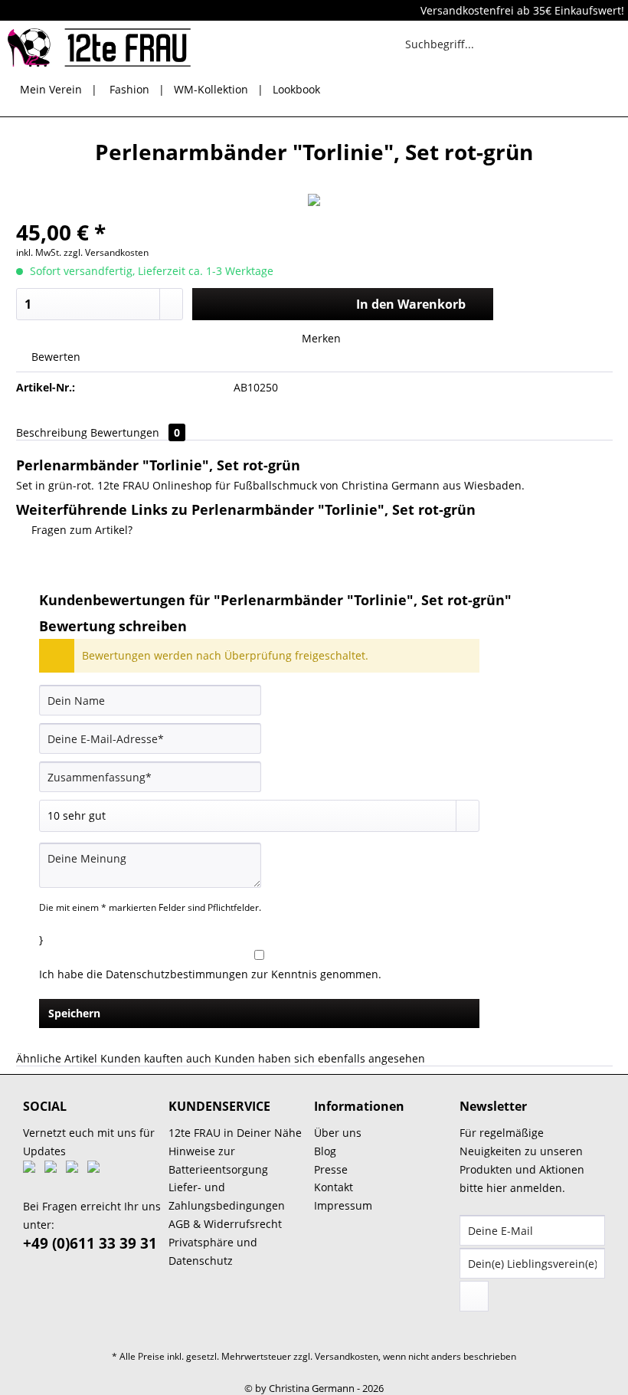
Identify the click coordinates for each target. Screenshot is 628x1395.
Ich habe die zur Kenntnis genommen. (210, 974)
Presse (331, 1169)
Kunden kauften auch (155, 1058)
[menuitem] (458, 51)
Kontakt (333, 1187)
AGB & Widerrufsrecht (225, 1224)
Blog (325, 1151)
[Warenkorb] (603, 43)
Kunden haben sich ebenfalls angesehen (319, 1058)
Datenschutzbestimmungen (177, 974)
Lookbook (296, 89)
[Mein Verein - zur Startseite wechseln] (99, 47)
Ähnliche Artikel (56, 1058)
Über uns (337, 1132)
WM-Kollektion (211, 89)
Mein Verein (51, 89)
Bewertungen (135, 432)
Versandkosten (346, 1356)
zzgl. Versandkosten (106, 252)
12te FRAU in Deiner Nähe (235, 1132)
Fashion (129, 89)
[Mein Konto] (566, 43)
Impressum (343, 1205)
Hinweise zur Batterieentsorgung (218, 1160)
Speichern (74, 1013)
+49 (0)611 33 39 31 (90, 1243)
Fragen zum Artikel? (80, 529)
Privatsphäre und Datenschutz (212, 1251)
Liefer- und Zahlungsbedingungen (226, 1196)
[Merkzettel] (528, 43)
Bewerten (54, 356)
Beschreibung (51, 432)
